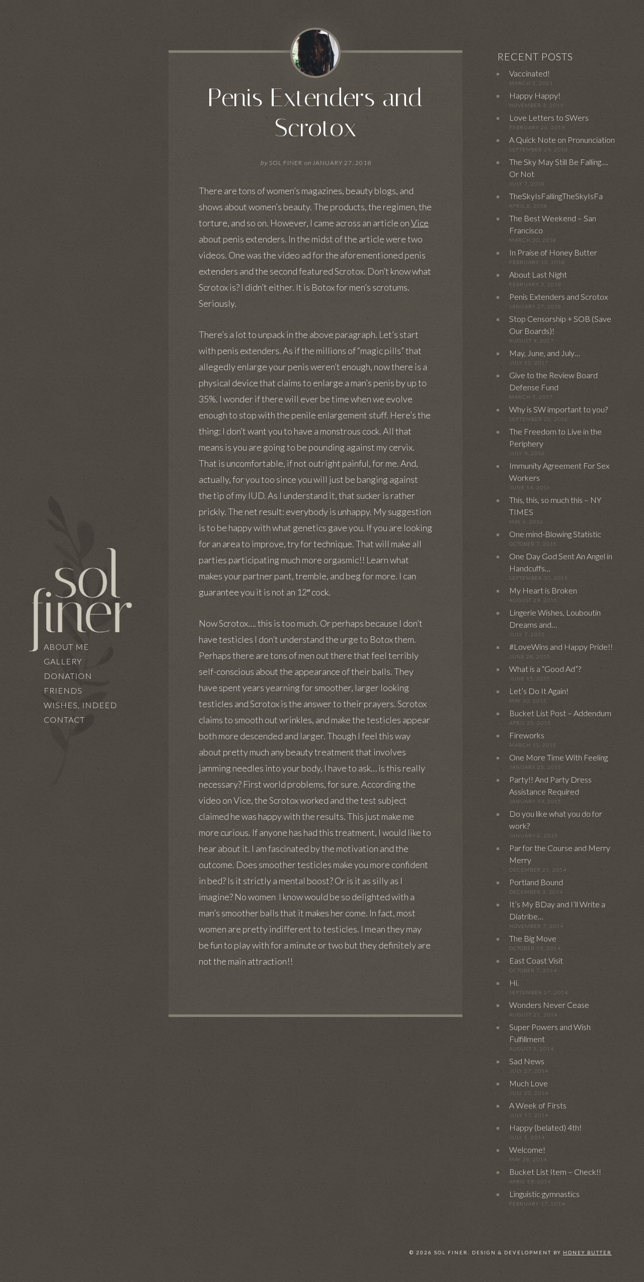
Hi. (514, 982)
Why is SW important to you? (558, 409)
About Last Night (538, 274)
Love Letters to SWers (549, 117)
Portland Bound (536, 882)
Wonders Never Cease (549, 1004)
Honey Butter (587, 1252)
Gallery (63, 661)
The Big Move (532, 938)
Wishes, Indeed (80, 705)
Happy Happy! (534, 95)
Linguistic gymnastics (544, 1194)
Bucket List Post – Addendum (560, 713)
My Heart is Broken (543, 590)
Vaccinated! (529, 73)
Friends (63, 690)
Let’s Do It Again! (539, 691)
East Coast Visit (536, 960)
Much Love (528, 1083)
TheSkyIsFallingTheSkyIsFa (556, 196)
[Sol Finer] (80, 598)
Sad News (526, 1061)
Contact (64, 719)
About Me (66, 646)
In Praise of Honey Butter (553, 252)
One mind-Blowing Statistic (555, 534)
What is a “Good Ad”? (545, 668)
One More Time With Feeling (558, 757)
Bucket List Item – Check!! (555, 1171)
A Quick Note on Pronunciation (562, 139)
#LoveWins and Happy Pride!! (561, 646)
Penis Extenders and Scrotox (315, 113)
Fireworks (526, 735)
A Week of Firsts (538, 1105)
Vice (420, 222)
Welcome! (527, 1149)
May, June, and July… (544, 353)
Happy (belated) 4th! (545, 1127)
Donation (68, 675)
